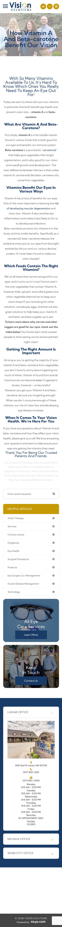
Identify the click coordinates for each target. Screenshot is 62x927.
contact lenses (16, 534)
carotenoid (49, 150)
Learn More (31, 634)
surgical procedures (18, 559)
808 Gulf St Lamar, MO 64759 (31, 765)
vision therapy (16, 518)
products (12, 567)
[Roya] (38, 922)
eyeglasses (13, 542)
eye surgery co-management (24, 575)
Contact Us (31, 680)
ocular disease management (23, 583)
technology (14, 591)
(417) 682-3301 (31, 772)
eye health (13, 550)
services (12, 526)
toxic (39, 380)
